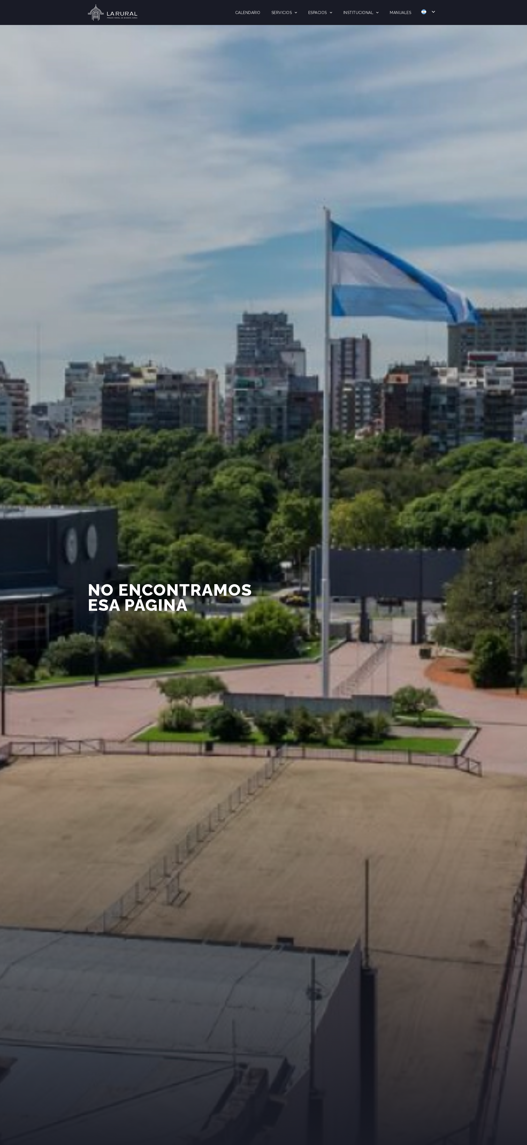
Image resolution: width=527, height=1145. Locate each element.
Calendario (247, 12)
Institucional (358, 12)
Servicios (281, 12)
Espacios (317, 12)
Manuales (400, 12)
